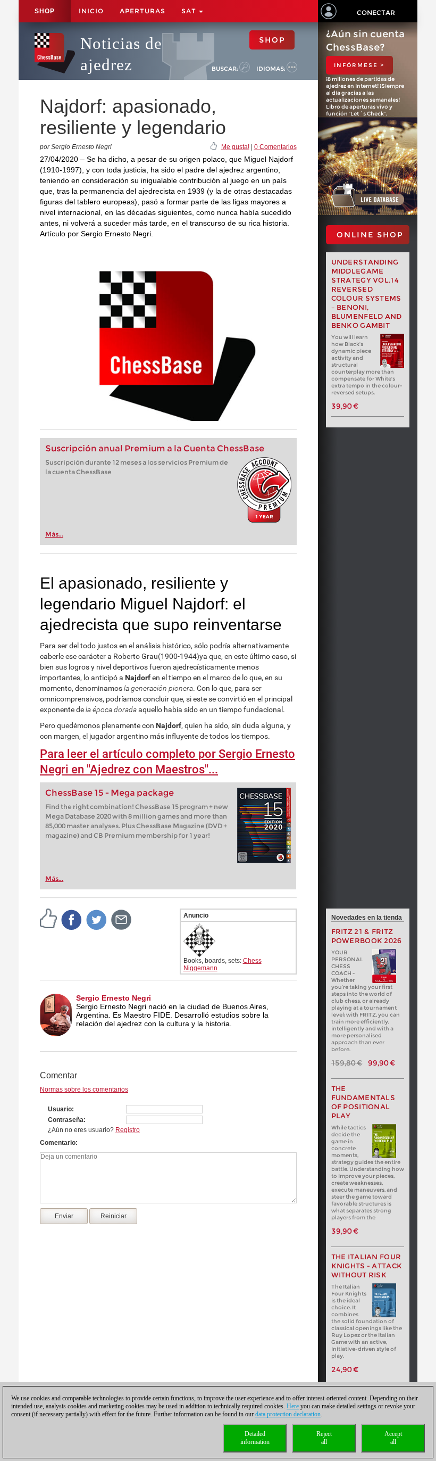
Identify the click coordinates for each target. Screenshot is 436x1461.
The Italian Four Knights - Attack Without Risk (367, 1266)
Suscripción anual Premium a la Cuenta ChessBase (154, 448)
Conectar (376, 12)
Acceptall (393, 1438)
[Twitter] (96, 919)
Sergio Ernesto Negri (113, 998)
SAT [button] (189, 11)
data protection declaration (288, 1414)
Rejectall (324, 1438)
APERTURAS (142, 11)
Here (293, 1406)
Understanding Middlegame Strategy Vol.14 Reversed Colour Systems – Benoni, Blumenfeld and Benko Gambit (366, 294)
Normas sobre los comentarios (84, 1089)
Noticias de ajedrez (121, 54)
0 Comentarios (275, 147)
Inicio (91, 11)
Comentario (58, 1142)
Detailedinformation (255, 1438)
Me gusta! (235, 147)
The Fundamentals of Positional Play (363, 1102)
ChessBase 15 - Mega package (109, 793)
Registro (127, 1130)
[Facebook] (71, 919)
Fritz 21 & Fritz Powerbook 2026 (366, 936)
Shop (45, 11)
